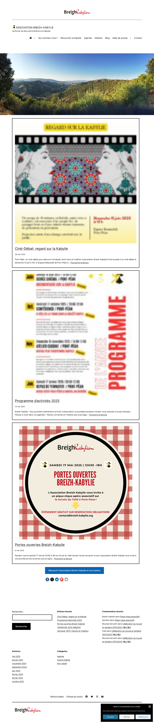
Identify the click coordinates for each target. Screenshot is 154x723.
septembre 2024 (19, 667)
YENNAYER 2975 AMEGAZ (69, 627)
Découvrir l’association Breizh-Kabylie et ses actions (74, 570)
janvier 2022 (17, 678)
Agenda (88, 38)
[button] (150, 706)
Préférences (143, 717)
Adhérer (98, 38)
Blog (107, 38)
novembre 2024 (19, 663)
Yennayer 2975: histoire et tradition (73, 631)
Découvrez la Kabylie (70, 38)
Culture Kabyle (63, 660)
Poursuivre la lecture (80, 263)
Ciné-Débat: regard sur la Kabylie (41, 249)
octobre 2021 (18, 681)
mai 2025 (16, 656)
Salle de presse (120, 38)
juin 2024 (16, 671)
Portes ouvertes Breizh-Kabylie (40, 545)
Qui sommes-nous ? (48, 38)
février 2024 (17, 674)
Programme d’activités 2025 (37, 401)
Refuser (127, 717)
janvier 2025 (17, 660)
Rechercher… (18, 612)
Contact (138, 38)
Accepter (110, 717)
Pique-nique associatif (130, 617)
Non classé (62, 663)
